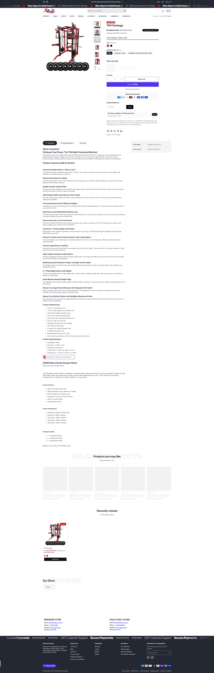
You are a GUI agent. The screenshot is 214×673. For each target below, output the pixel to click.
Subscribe (119, 347)
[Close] (135, 325)
